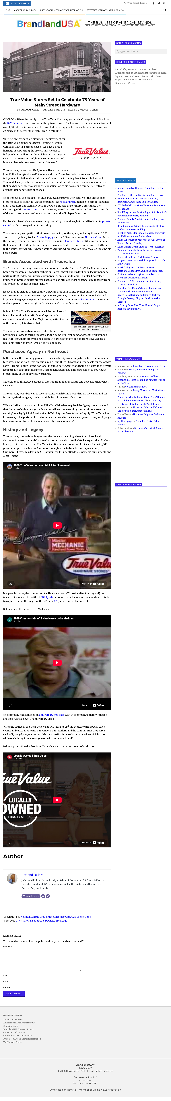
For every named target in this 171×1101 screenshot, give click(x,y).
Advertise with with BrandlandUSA (19, 1023)
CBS (56, 601)
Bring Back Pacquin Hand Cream (149, 366)
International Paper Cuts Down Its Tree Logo (41, 920)
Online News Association (106, 1089)
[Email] (43, 896)
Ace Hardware (67, 201)
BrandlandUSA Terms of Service (18, 1029)
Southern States (74, 241)
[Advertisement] (135, 131)
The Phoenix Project (12, 1042)
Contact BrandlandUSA (136, 386)
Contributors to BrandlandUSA (17, 1035)
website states (86, 299)
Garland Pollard (30, 110)
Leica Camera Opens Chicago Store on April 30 (140, 247)
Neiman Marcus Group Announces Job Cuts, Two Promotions (56, 916)
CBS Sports (47, 597)
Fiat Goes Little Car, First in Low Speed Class (140, 195)
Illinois (94, 110)
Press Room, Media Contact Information (22, 1039)
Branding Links (10, 1026)
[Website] (48, 896)
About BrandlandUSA (13, 1019)
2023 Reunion (15, 123)
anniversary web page (52, 714)
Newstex (72, 1089)
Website (6, 987)
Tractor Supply (44, 237)
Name (6, 976)
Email (5, 981)
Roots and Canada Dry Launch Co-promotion (140, 271)
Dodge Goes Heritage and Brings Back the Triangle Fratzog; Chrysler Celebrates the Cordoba (138, 298)
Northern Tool (93, 237)
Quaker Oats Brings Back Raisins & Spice (137, 257)
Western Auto (31, 209)
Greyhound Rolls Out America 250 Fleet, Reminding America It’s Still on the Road (141, 380)
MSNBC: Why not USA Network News (135, 267)
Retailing (72, 110)
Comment (8, 946)
